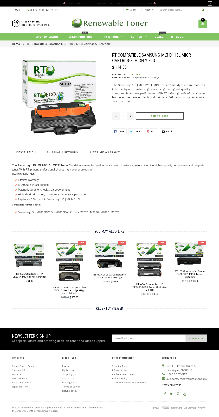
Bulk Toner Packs (21, 382)
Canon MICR (18, 370)
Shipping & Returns (62, 152)
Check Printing (80, 35)
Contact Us (68, 378)
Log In (65, 366)
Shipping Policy (120, 366)
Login (132, 9)
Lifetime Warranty (105, 152)
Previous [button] (7, 266)
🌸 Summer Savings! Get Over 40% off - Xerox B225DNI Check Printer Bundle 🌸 (109, 3)
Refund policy (69, 391)
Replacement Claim (123, 374)
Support (138, 36)
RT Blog (177, 36)
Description (26, 152)
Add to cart (29, 252)
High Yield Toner (20, 386)
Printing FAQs (69, 382)
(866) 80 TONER (48, 10)
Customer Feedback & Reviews (129, 382)
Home (16, 43)
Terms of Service (71, 386)
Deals (159, 35)
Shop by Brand (47, 36)
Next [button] (212, 266)
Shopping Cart (70, 374)
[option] (27, 263)
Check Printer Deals (23, 366)
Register (149, 9)
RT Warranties (119, 370)
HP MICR (17, 374)
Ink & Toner (111, 36)
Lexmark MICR (20, 378)
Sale (81, 243)
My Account (68, 370)
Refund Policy (119, 378)
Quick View (29, 258)
